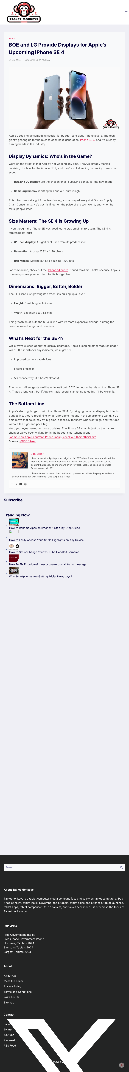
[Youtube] (20, 484)
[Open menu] (126, 12)
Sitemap (9, 1002)
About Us (10, 975)
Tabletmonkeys (13, 898)
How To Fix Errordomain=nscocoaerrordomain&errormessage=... (49, 564)
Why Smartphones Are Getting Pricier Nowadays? (40, 576)
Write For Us (11, 997)
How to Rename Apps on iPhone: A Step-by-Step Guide (44, 527)
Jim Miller (16, 60)
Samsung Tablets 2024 (18, 947)
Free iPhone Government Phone (24, 939)
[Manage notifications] (121, 1065)
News (12, 38)
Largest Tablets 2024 (17, 951)
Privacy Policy (12, 986)
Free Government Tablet (19, 934)
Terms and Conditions (18, 991)
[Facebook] (12, 484)
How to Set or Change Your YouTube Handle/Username (44, 552)
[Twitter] (16, 484)
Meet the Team (13, 981)
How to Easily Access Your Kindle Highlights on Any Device (46, 540)
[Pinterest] (25, 484)
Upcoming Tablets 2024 (19, 943)
